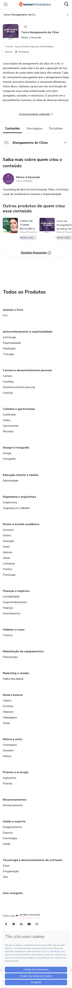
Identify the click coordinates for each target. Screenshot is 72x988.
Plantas (7, 783)
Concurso (8, 530)
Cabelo (7, 701)
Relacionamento (13, 805)
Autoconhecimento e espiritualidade (27, 332)
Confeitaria (9, 415)
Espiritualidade (12, 343)
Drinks (6, 420)
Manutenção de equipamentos (23, 651)
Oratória (8, 393)
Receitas (8, 431)
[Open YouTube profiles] (29, 924)
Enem (6, 547)
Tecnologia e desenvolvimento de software (32, 860)
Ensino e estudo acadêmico (21, 524)
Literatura (9, 564)
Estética (8, 706)
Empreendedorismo (15, 602)
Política (7, 569)
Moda (6, 723)
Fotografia (9, 459)
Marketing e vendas (16, 673)
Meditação (9, 348)
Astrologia (9, 337)
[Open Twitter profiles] (13, 924)
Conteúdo (12, 128)
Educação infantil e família (20, 475)
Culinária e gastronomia (19, 409)
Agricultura (9, 778)
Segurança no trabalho (16, 508)
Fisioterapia (10, 838)
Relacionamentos (15, 800)
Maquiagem (10, 717)
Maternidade (10, 481)
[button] (32, 142)
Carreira (7, 376)
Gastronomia (10, 426)
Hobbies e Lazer (14, 630)
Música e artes (12, 739)
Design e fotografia (16, 448)
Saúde (6, 844)
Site (5, 877)
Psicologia (9, 575)
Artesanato (10, 745)
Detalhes (56, 128)
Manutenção (10, 657)
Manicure (8, 712)
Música (7, 756)
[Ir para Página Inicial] (35, 4)
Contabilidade (11, 597)
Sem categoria (13, 893)
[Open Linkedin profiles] (21, 924)
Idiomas (7, 552)
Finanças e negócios (16, 591)
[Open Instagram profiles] (36, 924)
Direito (7, 535)
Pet (5, 315)
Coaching (8, 382)
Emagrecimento (12, 827)
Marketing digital (13, 679)
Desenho (8, 750)
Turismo (8, 635)
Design (7, 453)
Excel (6, 866)
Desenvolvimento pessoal (19, 387)
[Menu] (5, 4)
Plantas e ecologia (15, 772)
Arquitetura (10, 502)
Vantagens (34, 128)
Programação (11, 871)
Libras (6, 558)
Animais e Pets (13, 310)
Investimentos (11, 613)
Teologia (8, 354)
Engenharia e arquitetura (19, 497)
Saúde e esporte (14, 821)
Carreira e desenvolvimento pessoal (27, 370)
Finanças (8, 608)
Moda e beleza (13, 695)
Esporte (8, 833)
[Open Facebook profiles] (5, 924)
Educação (8, 541)
